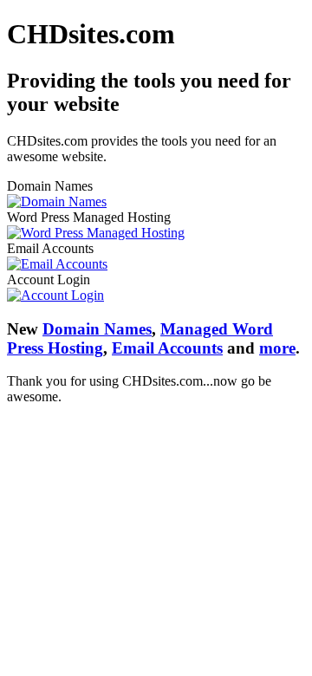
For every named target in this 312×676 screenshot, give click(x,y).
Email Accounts (167, 348)
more (277, 348)
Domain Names (97, 329)
